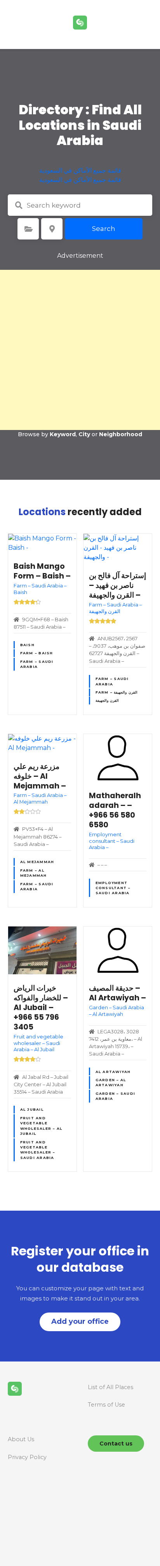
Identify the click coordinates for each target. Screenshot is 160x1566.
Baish (27, 645)
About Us (21, 1439)
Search (103, 228)
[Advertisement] (80, 350)
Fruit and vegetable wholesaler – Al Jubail (41, 1126)
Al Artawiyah (113, 1072)
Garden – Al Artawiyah (111, 1082)
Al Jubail (31, 1109)
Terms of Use (106, 1404)
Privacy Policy (27, 1457)
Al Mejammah (37, 862)
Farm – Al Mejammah (33, 872)
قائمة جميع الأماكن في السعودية (80, 170)
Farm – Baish (36, 653)
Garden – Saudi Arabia (116, 1096)
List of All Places (110, 1387)
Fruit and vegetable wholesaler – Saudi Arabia (37, 1150)
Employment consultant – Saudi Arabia (113, 888)
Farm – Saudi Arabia (37, 664)
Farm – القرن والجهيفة (116, 692)
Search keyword (18, 205)
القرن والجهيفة (107, 700)
